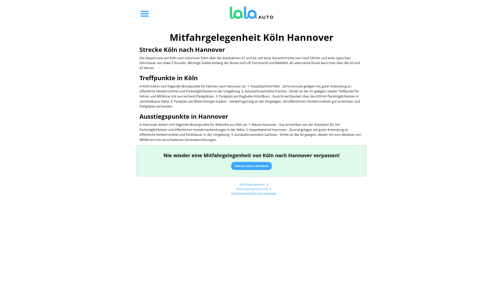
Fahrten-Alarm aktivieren (251, 166)
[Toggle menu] (145, 13)
